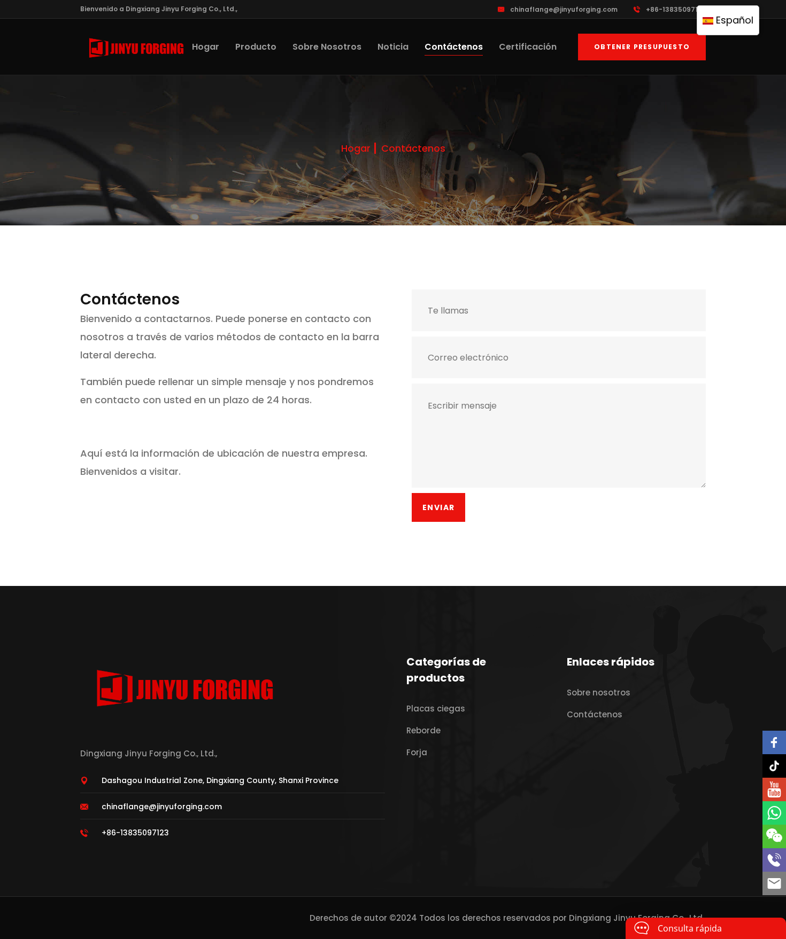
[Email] (774, 883)
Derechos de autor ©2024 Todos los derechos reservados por (439, 918)
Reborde (423, 730)
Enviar (438, 507)
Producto (255, 47)
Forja (416, 752)
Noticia (393, 47)
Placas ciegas (435, 708)
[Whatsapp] (774, 813)
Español (733, 20)
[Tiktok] (774, 766)
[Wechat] (774, 836)
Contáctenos (454, 47)
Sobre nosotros (326, 47)
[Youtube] (774, 789)
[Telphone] (774, 860)
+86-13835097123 (676, 9)
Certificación (528, 47)
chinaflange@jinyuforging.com (564, 9)
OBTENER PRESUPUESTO (642, 46)
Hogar (205, 47)
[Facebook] (774, 742)
